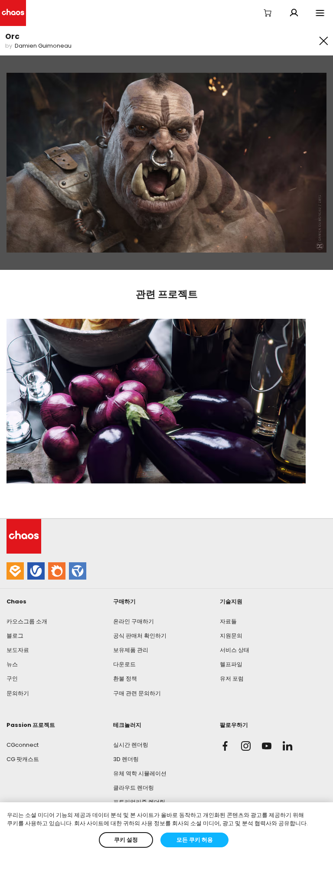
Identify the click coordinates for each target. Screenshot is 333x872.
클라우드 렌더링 (133, 788)
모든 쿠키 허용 (194, 840)
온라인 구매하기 (133, 621)
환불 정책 (125, 678)
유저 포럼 (232, 678)
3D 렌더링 (126, 759)
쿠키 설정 (126, 840)
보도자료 (18, 650)
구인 (12, 678)
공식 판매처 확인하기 (139, 636)
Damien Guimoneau (43, 46)
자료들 (228, 621)
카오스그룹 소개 (27, 621)
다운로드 (124, 664)
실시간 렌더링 (130, 745)
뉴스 (12, 664)
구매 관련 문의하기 (137, 693)
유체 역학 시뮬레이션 (139, 773)
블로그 (15, 636)
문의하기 (18, 693)
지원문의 (231, 636)
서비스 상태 (234, 650)
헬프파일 (231, 664)
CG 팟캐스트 (23, 759)
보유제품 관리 (130, 650)
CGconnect (23, 745)
